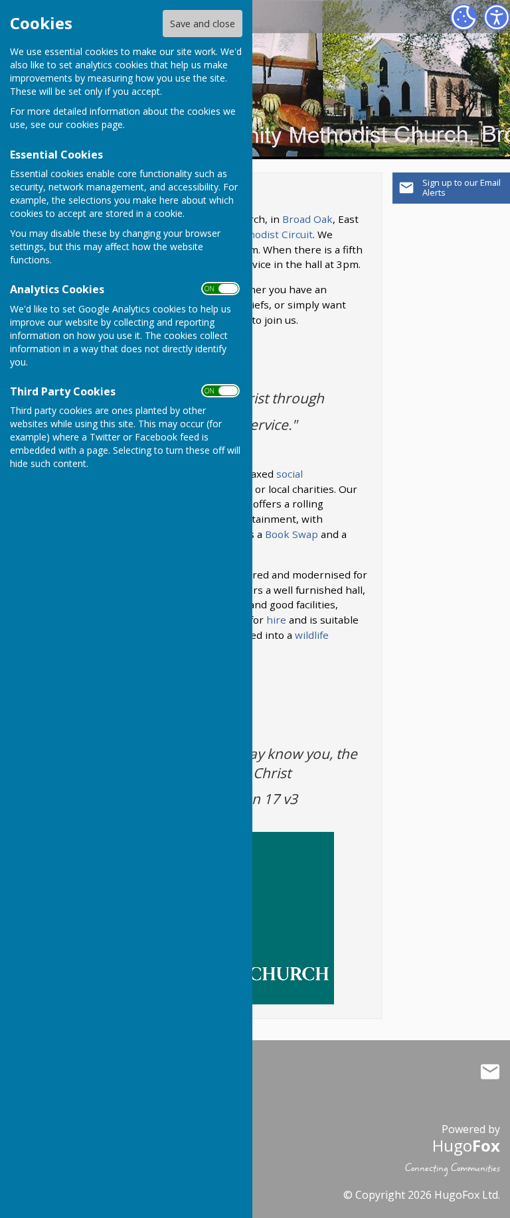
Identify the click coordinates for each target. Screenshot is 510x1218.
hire (276, 619)
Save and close (202, 23)
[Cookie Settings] (463, 17)
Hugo (466, 1145)
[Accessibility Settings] (496, 17)
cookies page (94, 124)
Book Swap (291, 534)
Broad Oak (307, 219)
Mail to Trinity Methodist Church (490, 1071)
